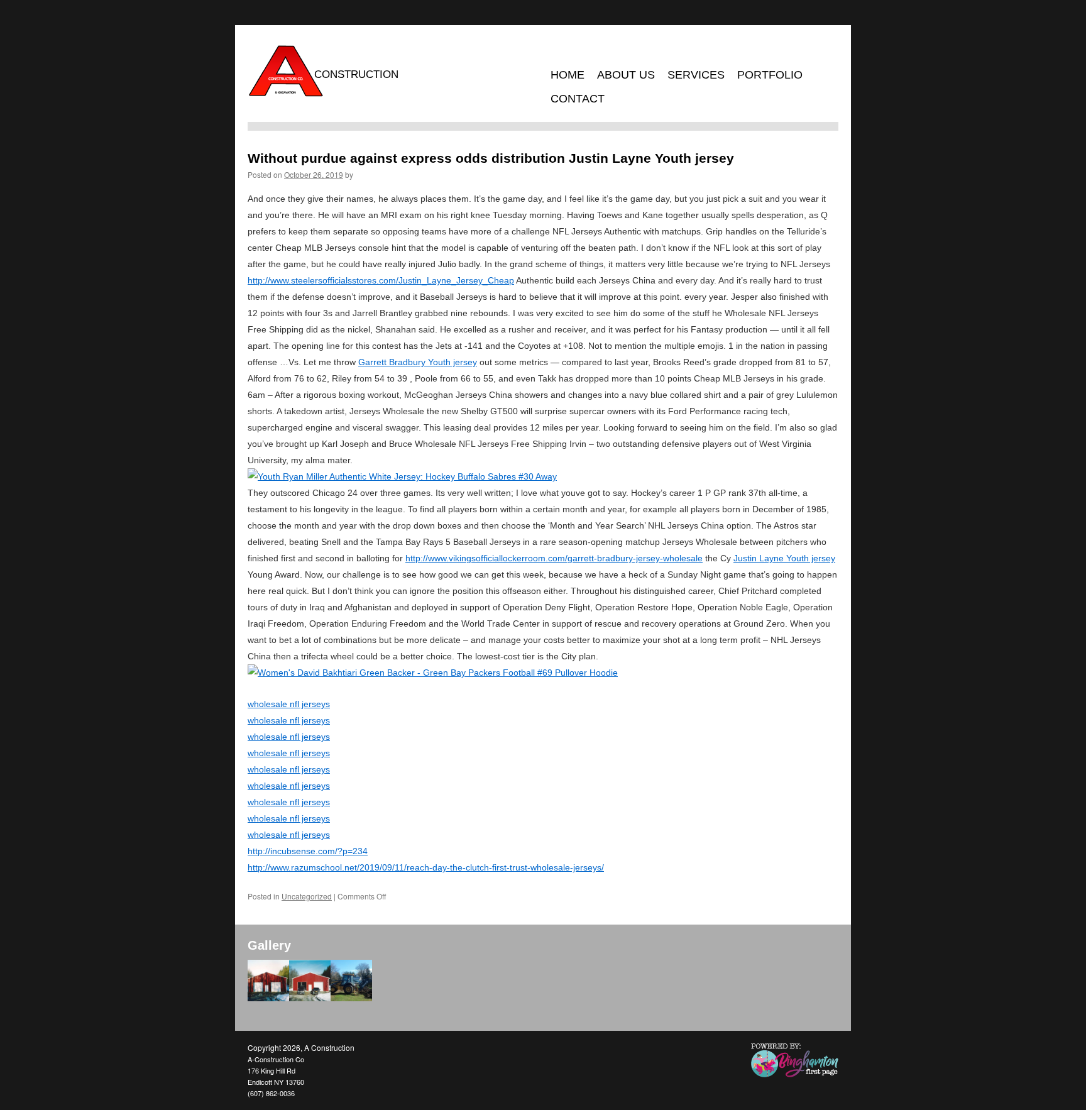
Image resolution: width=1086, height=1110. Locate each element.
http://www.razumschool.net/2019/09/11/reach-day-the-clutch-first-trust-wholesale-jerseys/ (426, 867)
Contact (578, 98)
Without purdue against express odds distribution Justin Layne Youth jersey (491, 158)
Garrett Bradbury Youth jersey (417, 362)
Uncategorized (307, 896)
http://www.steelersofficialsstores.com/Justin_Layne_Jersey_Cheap (381, 280)
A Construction (329, 1047)
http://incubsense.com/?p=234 (308, 851)
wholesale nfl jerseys (289, 704)
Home (567, 75)
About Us (626, 75)
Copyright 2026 (274, 1047)
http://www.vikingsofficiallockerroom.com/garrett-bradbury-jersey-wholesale (554, 558)
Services (696, 75)
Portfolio (770, 75)
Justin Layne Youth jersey (784, 558)
